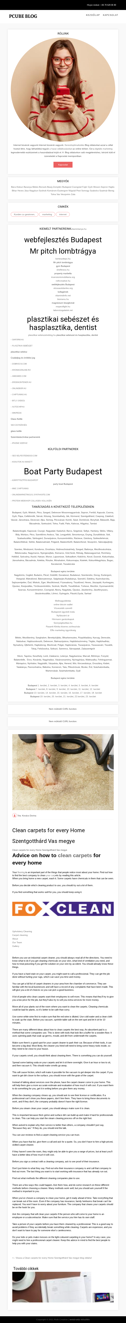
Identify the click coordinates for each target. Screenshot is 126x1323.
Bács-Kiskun (17, 187)
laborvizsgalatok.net (63, 310)
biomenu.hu (63, 299)
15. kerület (62, 693)
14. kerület (50, 693)
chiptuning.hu (19, 394)
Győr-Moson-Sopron (98, 187)
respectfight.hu (63, 306)
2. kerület (52, 685)
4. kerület (73, 685)
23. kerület (91, 696)
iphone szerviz (19, 443)
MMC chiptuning (20, 488)
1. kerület (42, 685)
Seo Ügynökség (19, 425)
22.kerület (79, 696)
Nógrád (72, 190)
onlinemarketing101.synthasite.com (31, 495)
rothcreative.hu (63, 281)
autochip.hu (18, 407)
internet (63, 214)
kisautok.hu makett (22, 462)
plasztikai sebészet (37, 335)
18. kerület (97, 693)
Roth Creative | (72, 1320)
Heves (21, 190)
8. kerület (50, 689)
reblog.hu (51, 335)
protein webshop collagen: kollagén (32, 501)
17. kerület (85, 693)
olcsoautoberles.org (63, 288)
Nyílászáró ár (63, 615)
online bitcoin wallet (63, 604)
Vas (59, 194)
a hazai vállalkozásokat (60, 149)
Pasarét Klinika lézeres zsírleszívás (63, 626)
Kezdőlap (93, 15)
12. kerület (95, 689)
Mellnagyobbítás (63, 601)
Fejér (85, 187)
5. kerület (83, 685)
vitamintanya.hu (79, 229)
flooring (21, 872)
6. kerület (93, 685)
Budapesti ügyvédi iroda (63, 612)
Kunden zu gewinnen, (24, 214)
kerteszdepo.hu (63, 258)
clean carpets (75, 855)
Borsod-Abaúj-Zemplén (50, 187)
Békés (35, 187)
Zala (73, 194)
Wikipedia (17, 413)
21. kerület (68, 696)
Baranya (28, 187)
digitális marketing (103, 149)
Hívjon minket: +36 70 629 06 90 (101, 5)
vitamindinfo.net (63, 295)
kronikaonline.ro (21, 370)
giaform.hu (18, 340)
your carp (50, 875)
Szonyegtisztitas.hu (63, 623)
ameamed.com (19, 376)
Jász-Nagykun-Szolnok (35, 190)
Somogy (85, 190)
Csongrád (77, 187)
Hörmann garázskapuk (63, 619)
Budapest (67, 187)
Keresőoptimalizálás (74, 145)
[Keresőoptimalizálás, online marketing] (23, 20)
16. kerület (74, 693)
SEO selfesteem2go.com (24, 456)
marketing (47, 214)
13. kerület (39, 693)
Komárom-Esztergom (58, 190)
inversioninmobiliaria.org (63, 277)
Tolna (54, 194)
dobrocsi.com (19, 364)
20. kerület (57, 696)
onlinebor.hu (19, 388)
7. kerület (40, 689)
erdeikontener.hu (21, 382)
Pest (78, 190)
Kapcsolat (110, 15)
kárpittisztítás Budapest (25, 480)
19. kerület (45, 696)
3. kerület (62, 685)
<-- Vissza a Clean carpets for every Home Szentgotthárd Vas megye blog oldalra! (52, 1258)
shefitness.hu (63, 269)
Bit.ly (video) (18, 401)
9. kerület (61, 689)
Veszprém (66, 194)
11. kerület (83, 689)
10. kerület (72, 689)
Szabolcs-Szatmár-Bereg (102, 190)
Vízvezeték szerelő (63, 608)
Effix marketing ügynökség (63, 630)
